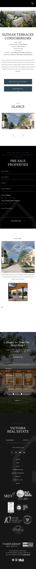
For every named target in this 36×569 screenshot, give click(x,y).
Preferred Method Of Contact (18, 389)
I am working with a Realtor (10, 200)
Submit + (18, 400)
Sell (18, 466)
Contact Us (18, 480)
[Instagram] (16, 452)
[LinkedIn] (24, 452)
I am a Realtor (6, 195)
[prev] (13, 135)
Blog (18, 483)
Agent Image (26, 554)
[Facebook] (11, 452)
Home (18, 459)
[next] (22, 135)
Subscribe (25, 440)
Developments (18, 473)
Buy (18, 462)
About (18, 476)
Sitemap (20, 552)
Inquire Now (16, 221)
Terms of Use (26, 552)
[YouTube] (20, 452)
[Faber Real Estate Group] (11, 545)
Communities (18, 469)
